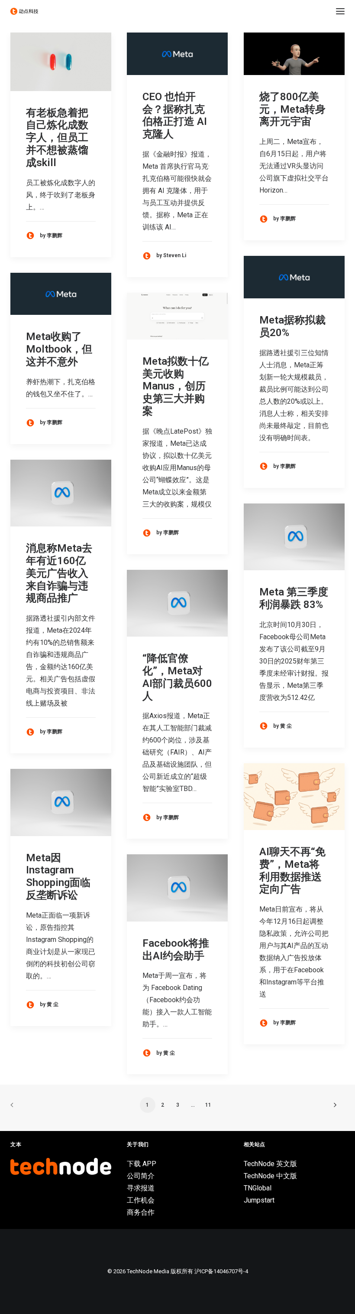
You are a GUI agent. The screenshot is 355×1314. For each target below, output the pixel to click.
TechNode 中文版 (270, 1176)
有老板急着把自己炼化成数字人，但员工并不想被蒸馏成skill (57, 138)
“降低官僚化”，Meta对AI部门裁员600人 (177, 677)
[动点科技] (24, 11)
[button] (340, 11)
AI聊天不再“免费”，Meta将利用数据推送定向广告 (292, 870)
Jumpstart (259, 1200)
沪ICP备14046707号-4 (221, 1271)
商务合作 (141, 1212)
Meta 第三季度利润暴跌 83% (293, 598)
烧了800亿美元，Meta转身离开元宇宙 (292, 109)
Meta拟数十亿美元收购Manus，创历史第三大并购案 (175, 386)
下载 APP (141, 1164)
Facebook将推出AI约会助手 (175, 949)
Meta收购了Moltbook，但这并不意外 (59, 349)
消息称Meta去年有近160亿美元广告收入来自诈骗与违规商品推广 (59, 573)
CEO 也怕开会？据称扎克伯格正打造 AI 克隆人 (174, 115)
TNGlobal (257, 1188)
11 (208, 1105)
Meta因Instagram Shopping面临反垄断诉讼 (58, 876)
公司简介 (141, 1176)
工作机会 (141, 1200)
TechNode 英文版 (270, 1164)
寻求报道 (141, 1188)
